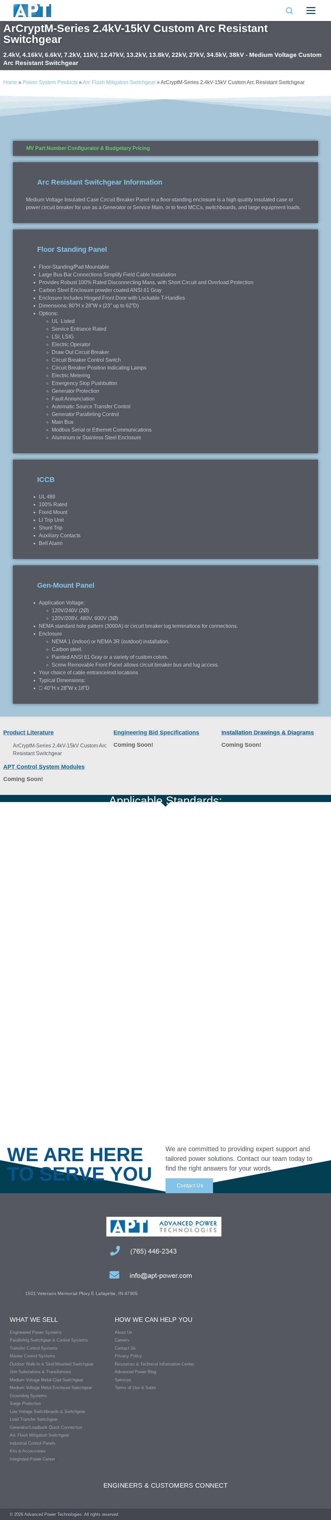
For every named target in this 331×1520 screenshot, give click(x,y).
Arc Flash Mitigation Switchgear (119, 82)
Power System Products (50, 82)
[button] (165, 148)
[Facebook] (306, 1514)
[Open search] (289, 10)
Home (10, 82)
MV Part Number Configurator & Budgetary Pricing (88, 148)
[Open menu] (311, 11)
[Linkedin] (318, 1514)
